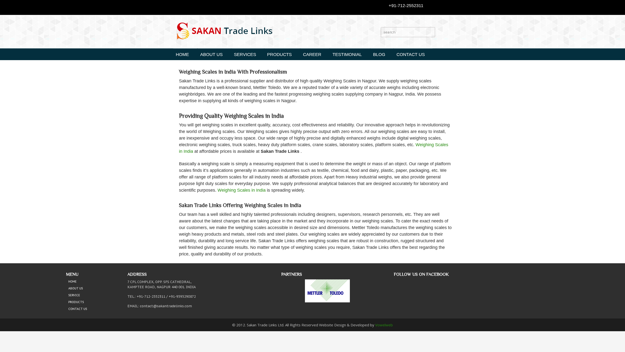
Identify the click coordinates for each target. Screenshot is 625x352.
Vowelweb (384, 324)
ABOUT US (211, 54)
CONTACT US (410, 54)
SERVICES (245, 54)
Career (312, 54)
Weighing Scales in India (242, 190)
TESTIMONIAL (347, 54)
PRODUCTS (279, 54)
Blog (379, 54)
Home (182, 54)
